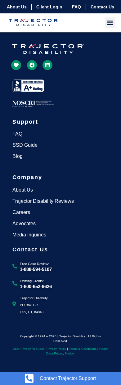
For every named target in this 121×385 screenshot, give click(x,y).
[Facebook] (32, 65)
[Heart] (16, 65)
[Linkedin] (47, 65)
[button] (110, 22)
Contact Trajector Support (68, 378)
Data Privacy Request (28, 348)
